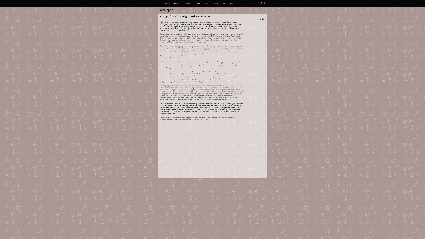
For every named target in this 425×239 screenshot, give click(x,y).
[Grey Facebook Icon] (258, 3)
